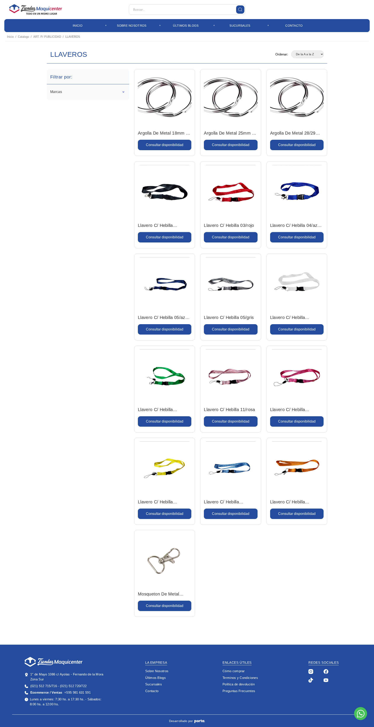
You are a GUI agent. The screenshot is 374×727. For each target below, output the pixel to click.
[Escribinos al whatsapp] (360, 713)
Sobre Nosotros (131, 25)
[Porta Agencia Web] (199, 721)
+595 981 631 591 (60, 692)
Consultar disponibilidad (164, 145)
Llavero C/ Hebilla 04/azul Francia (295, 226)
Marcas (56, 92)
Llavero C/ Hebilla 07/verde (155, 410)
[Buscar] (240, 9)
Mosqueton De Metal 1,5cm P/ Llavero (158, 594)
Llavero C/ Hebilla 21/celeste (221, 502)
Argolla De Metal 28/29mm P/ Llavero (296, 133)
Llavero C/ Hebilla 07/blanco (287, 318)
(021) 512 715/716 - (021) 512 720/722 (58, 686)
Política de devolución (238, 684)
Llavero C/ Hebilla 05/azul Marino (163, 318)
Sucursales (239, 25)
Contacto (294, 25)
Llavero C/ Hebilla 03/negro (155, 226)
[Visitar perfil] (310, 671)
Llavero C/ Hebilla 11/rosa (229, 409)
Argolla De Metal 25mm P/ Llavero (230, 133)
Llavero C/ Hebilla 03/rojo (229, 225)
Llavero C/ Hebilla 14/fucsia (287, 410)
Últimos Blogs (185, 25)
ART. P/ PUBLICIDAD (47, 36)
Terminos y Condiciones (240, 678)
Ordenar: (281, 54)
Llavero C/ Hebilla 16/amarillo (155, 502)
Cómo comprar (233, 671)
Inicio (77, 25)
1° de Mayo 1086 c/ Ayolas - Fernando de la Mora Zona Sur (66, 676)
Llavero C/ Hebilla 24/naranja (287, 502)
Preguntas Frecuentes (238, 691)
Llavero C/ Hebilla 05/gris (229, 317)
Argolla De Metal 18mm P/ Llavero (164, 133)
